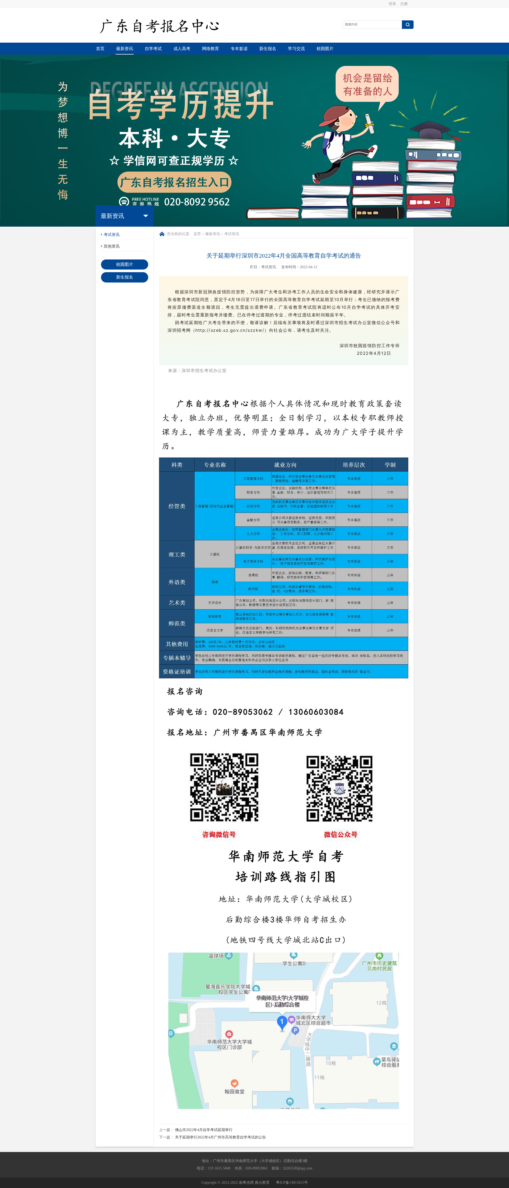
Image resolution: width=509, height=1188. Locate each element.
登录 (392, 4)
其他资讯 (112, 246)
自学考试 (153, 48)
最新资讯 (124, 48)
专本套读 (239, 48)
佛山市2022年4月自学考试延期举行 (203, 1130)
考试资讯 (112, 234)
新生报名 (267, 48)
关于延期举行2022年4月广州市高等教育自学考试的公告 (220, 1137)
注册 (404, 4)
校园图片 (325, 48)
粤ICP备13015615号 (292, 1183)
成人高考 (181, 48)
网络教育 (210, 48)
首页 (100, 48)
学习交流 (296, 48)
